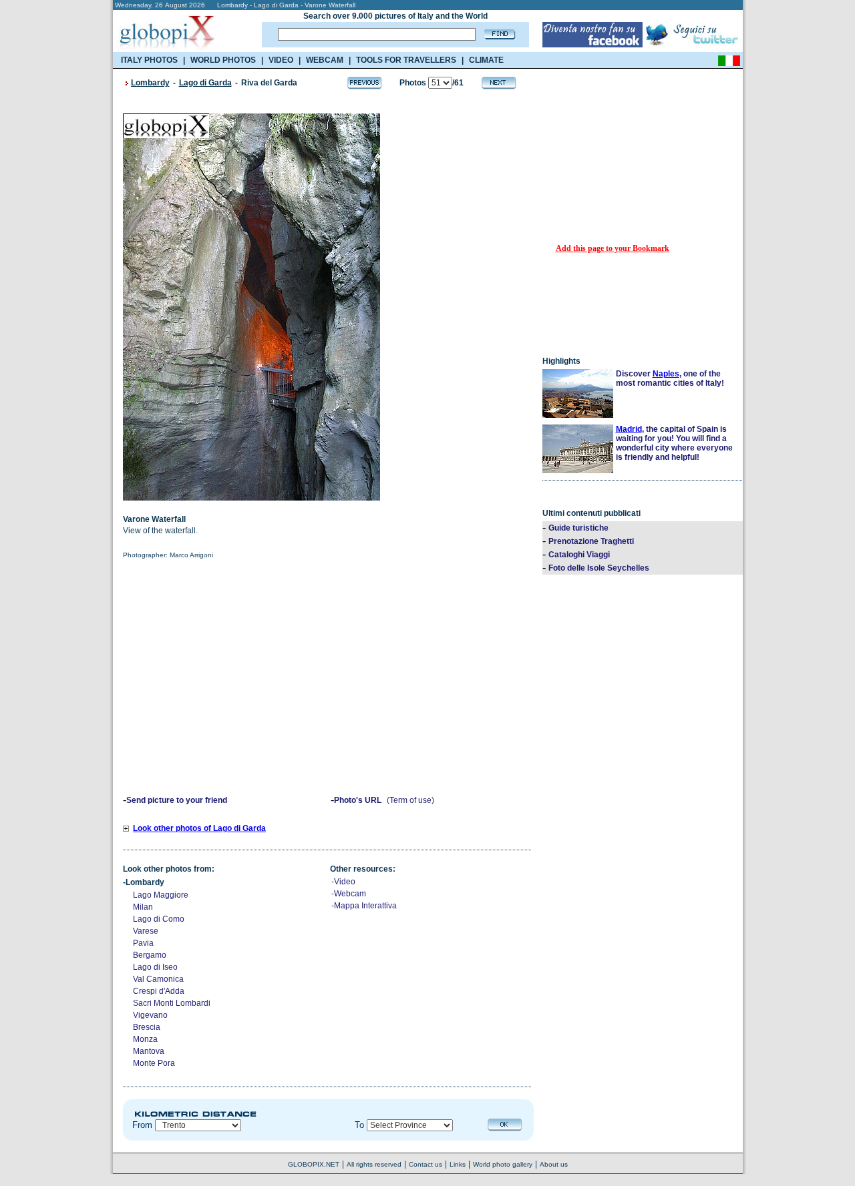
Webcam (350, 893)
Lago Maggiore (160, 895)
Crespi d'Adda (158, 991)
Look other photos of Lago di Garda (199, 828)
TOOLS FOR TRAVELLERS (406, 60)
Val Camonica (158, 979)
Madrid (629, 429)
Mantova (148, 1051)
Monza (145, 1039)
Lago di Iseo (155, 967)
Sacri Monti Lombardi (171, 1003)
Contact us (425, 1164)
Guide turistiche (578, 528)
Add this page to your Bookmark (612, 248)
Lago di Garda (205, 82)
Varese (145, 931)
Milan (143, 907)
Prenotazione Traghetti (591, 541)
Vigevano (150, 1015)
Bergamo (149, 955)
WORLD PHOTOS (223, 60)
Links (458, 1164)
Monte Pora (154, 1063)
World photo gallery (502, 1164)
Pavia (143, 943)
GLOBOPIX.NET (313, 1164)
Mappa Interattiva (365, 905)
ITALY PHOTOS (149, 60)
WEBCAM (324, 60)
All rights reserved (374, 1164)
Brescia (146, 1027)
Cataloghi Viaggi (579, 554)
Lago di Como (158, 919)
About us (554, 1164)
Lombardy (150, 82)
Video (344, 881)
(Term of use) (410, 800)
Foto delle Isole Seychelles (598, 568)
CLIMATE (486, 60)
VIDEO (281, 60)
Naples (666, 373)
